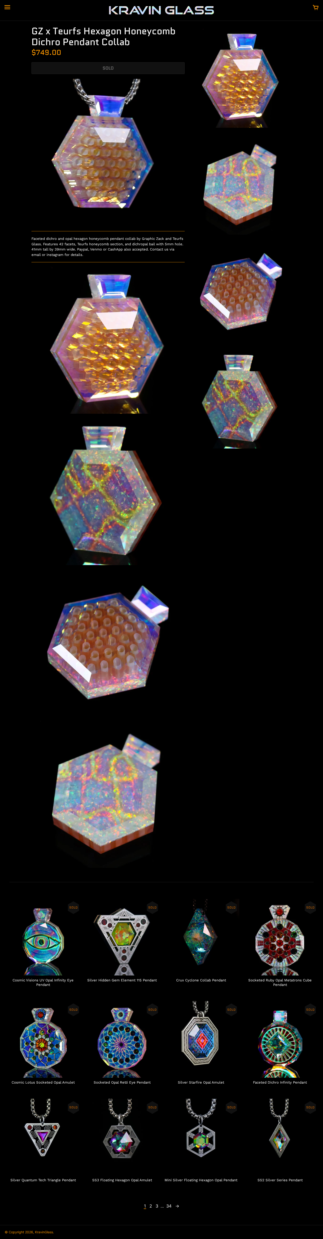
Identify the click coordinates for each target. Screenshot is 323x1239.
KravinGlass (44, 1232)
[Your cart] (316, 8)
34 (169, 1206)
